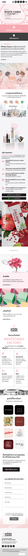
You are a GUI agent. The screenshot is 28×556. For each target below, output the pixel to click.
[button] (10, 250)
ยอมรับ (21, 554)
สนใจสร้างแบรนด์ (14, 195)
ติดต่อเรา (11, 469)
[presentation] (1, 219)
